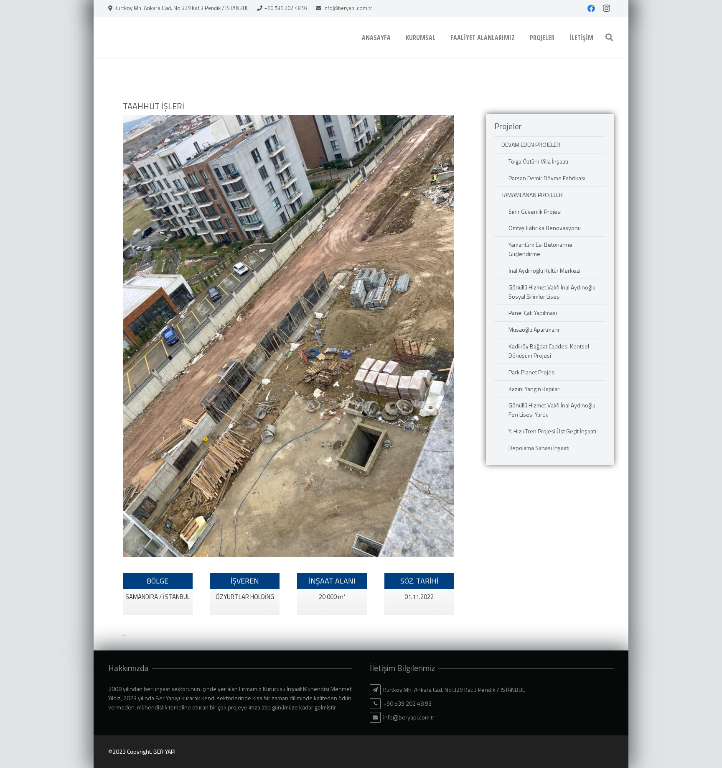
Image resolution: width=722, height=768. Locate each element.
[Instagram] (606, 8)
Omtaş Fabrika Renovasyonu (544, 227)
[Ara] (609, 37)
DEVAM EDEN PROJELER (530, 144)
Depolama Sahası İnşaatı (538, 447)
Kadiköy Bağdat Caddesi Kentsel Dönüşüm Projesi (548, 351)
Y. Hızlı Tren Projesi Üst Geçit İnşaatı (552, 431)
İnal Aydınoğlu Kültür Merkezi (544, 270)
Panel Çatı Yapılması (532, 312)
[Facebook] (591, 8)
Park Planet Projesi (532, 372)
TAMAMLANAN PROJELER (532, 194)
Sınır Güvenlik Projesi (535, 211)
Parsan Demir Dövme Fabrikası (546, 178)
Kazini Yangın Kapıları (534, 388)
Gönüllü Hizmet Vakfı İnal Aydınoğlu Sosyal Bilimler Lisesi (551, 292)
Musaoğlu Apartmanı (533, 329)
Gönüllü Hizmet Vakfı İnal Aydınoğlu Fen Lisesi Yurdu (551, 410)
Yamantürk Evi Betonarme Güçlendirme (540, 249)
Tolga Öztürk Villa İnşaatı (538, 161)
